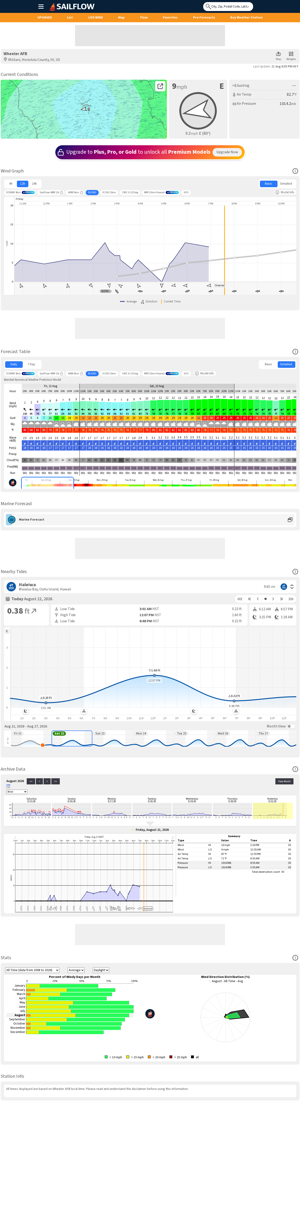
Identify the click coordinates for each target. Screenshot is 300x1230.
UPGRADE (45, 17)
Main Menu (41, 6)
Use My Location (257, 5)
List (70, 17)
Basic (268, 183)
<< (31, 781)
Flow (144, 17)
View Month (284, 781)
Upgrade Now (227, 152)
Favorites (170, 17)
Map (121, 17)
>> (55, 781)
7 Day (31, 364)
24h (34, 183)
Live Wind (95, 17)
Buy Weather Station (246, 17)
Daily (14, 364)
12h (22, 183)
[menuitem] (11, 184)
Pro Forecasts (204, 17)
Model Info (287, 192)
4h (10, 183)
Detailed (286, 183)
